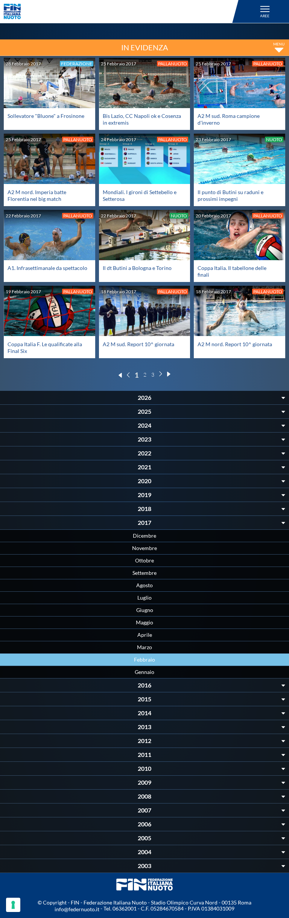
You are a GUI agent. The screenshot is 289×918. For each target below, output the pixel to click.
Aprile (144, 635)
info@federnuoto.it (77, 909)
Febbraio (144, 659)
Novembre (144, 548)
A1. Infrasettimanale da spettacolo (47, 268)
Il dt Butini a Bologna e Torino (137, 268)
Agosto (144, 585)
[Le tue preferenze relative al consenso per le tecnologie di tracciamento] (13, 905)
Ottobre (144, 560)
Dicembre (144, 535)
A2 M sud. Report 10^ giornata (138, 344)
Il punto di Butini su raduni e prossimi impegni (230, 195)
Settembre (144, 573)
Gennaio (144, 672)
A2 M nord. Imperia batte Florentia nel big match (37, 195)
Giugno (144, 610)
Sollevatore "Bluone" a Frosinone (46, 116)
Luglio (144, 597)
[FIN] (122, 11)
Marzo (144, 647)
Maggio (144, 622)
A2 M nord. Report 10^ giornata (235, 344)
